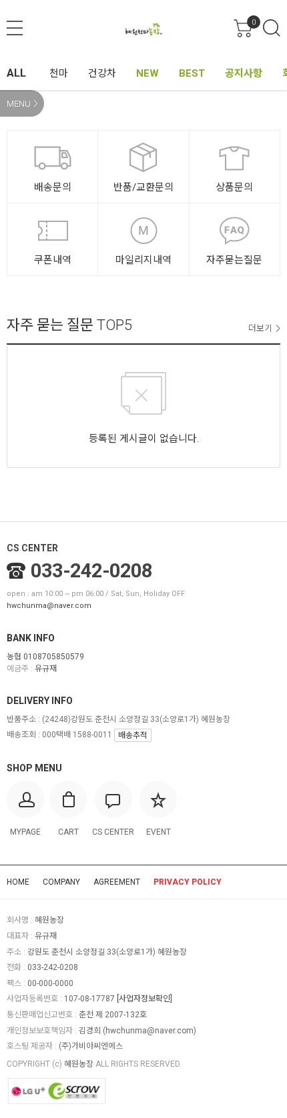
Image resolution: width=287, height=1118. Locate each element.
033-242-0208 (91, 570)
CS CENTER (32, 548)
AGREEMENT (116, 882)
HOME (18, 882)
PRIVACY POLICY (188, 882)
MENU (19, 104)
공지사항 (243, 73)
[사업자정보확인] (144, 998)
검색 (271, 28)
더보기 (260, 328)
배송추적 (133, 735)
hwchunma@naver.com (49, 605)
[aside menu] (15, 28)
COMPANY (61, 882)
